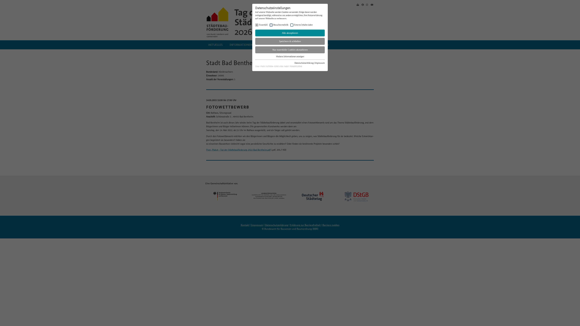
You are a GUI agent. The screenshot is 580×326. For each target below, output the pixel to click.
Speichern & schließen (290, 41)
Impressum (320, 63)
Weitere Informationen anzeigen (290, 56)
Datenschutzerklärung (304, 63)
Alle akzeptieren (290, 33)
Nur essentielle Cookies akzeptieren (290, 49)
